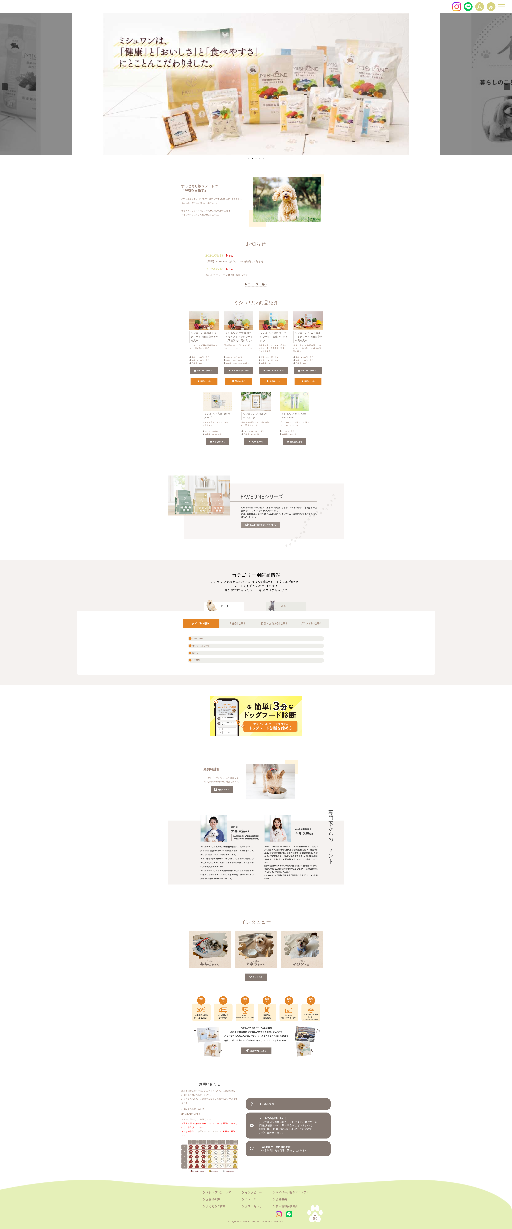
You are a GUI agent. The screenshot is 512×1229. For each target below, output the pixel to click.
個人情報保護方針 (287, 1206)
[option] (256, 84)
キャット (286, 606)
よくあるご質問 (215, 1206)
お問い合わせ (253, 1206)
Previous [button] (5, 86)
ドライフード (198, 639)
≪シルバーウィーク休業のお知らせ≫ (226, 275)
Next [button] (507, 86)
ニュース (250, 1199)
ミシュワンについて (218, 1192)
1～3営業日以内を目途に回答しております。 (284, 1149)
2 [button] (252, 158)
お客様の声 (213, 1199)
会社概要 (281, 1199)
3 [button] (256, 158)
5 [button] (263, 158)
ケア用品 (196, 660)
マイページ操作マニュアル (292, 1192)
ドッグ (224, 606)
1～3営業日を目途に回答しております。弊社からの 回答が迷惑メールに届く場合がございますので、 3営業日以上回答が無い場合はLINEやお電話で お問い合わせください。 (288, 1125)
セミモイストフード (201, 646)
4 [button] (259, 158)
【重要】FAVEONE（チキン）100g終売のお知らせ (234, 261)
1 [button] (248, 158)
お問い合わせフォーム (208, 1132)
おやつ (195, 653)
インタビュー (253, 1192)
